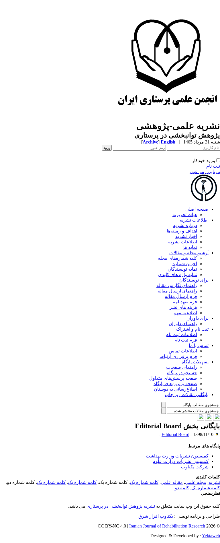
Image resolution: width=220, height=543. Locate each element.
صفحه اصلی (197, 209)
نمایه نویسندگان (182, 269)
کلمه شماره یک (144, 482)
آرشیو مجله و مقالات (189, 252)
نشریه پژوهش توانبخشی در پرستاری (121, 506)
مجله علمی (195, 482)
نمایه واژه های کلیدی (177, 274)
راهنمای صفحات (181, 367)
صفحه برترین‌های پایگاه (175, 383)
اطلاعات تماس (183, 350)
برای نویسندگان (194, 280)
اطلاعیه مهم (185, 312)
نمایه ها (190, 247)
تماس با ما (199, 345)
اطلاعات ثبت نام (181, 334)
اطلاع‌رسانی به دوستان (175, 389)
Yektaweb (211, 535)
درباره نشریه (185, 225)
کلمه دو (182, 487)
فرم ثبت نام (185, 340)
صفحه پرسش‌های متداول (173, 378)
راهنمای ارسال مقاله (177, 290)
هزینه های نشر (183, 307)
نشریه (214, 482)
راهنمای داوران (183, 323)
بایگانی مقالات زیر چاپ (187, 394)
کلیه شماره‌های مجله (177, 258)
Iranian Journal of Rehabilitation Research (167, 525)
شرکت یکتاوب (195, 466)
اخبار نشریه (186, 236)
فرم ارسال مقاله (181, 296)
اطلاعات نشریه (194, 220)
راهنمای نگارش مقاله (176, 285)
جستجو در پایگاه (182, 372)
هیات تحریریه (184, 214)
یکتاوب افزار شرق (155, 516)
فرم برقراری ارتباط (178, 356)
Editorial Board (175, 434)
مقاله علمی (172, 482)
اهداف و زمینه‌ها (182, 230)
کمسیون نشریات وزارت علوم (181, 461)
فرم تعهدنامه (185, 301)
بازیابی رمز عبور (204, 171)
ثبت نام (213, 166)
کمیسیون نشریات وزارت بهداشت (177, 455)
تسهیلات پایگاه (195, 361)
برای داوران (197, 318)
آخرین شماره (184, 263)
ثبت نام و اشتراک (192, 329)
